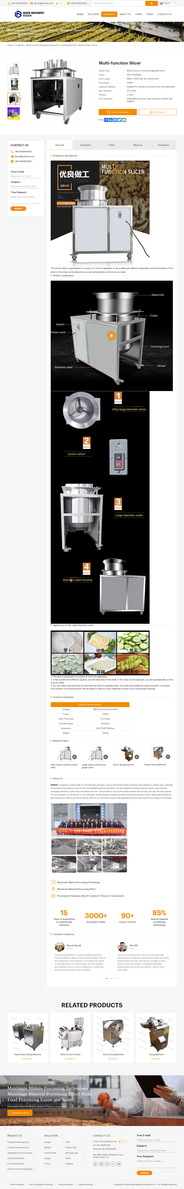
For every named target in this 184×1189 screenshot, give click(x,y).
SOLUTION (93, 14)
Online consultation (120, 112)
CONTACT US (164, 14)
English (166, 3)
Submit (18, 208)
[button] (106, 978)
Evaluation (163, 145)
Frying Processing (85, 1184)
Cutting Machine (68, 45)
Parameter (86, 145)
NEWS (150, 14)
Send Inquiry (160, 112)
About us (137, 145)
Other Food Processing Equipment (42, 45)
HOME (80, 14)
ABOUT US (125, 14)
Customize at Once (20, 1112)
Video (112, 145)
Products (19, 45)
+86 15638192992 (19, 3)
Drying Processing (65, 1184)
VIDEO (138, 14)
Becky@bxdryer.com (44, 3)
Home (10, 45)
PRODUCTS (109, 14)
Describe (59, 145)
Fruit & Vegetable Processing (41, 1184)
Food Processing (17, 1184)
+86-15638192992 (23, 152)
